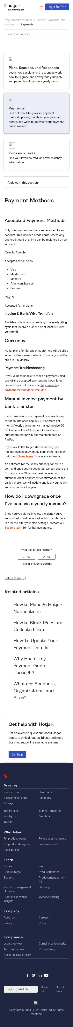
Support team (13, 527)
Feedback (45, 797)
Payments (27, 24)
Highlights (10, 816)
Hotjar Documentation (18, 20)
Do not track (60, 989)
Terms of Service (14, 949)
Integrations (11, 810)
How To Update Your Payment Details (35, 644)
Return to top (13, 578)
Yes (28, 556)
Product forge (12, 871)
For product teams (15, 838)
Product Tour (12, 792)
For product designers (17, 844)
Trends (8, 822)
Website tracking (49, 897)
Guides (8, 866)
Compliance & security (52, 943)
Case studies (11, 849)
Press (42, 923)
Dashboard (45, 816)
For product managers (52, 838)
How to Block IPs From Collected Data (37, 626)
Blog (41, 866)
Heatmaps (45, 792)
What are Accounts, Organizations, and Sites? (34, 690)
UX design (45, 887)
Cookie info (45, 989)
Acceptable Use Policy (17, 954)
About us (9, 917)
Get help (17, 754)
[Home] (14, 10)
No (48, 556)
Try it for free (57, 7)
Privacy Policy (47, 949)
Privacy (8, 923)
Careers (44, 917)
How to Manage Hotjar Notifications (37, 608)
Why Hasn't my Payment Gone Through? (29, 665)
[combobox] (36, 33)
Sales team (25, 456)
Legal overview (13, 943)
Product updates (49, 871)
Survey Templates (50, 810)
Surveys (9, 803)
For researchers (48, 844)
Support (9, 877)
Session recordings (15, 797)
